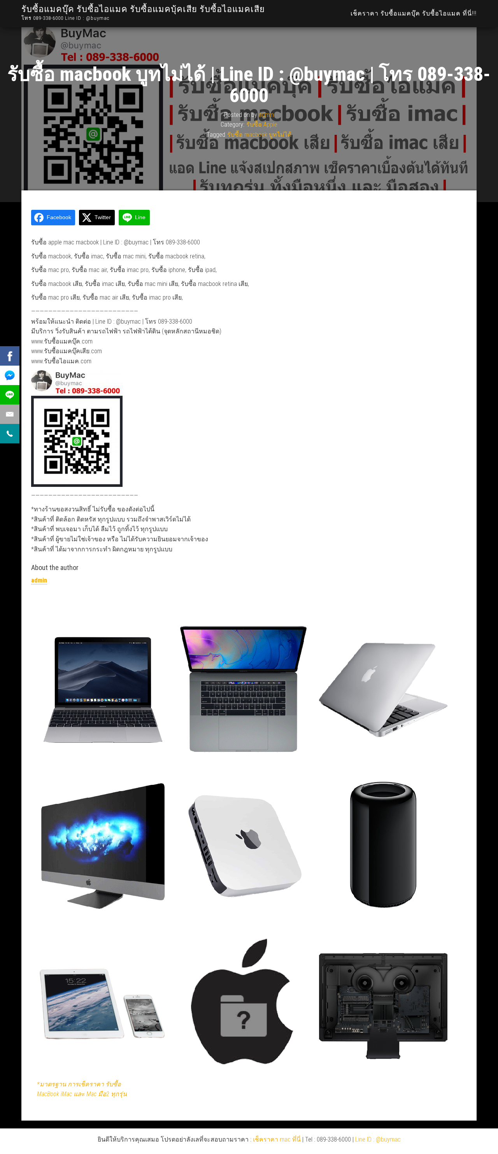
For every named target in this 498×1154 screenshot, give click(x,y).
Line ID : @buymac (378, 1139)
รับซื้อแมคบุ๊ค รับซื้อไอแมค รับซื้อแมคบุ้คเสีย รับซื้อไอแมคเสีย (143, 9)
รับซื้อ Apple (261, 124)
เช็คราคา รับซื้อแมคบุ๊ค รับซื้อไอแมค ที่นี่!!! (414, 13)
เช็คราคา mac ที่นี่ (277, 1139)
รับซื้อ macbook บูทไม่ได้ (259, 134)
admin (266, 114)
